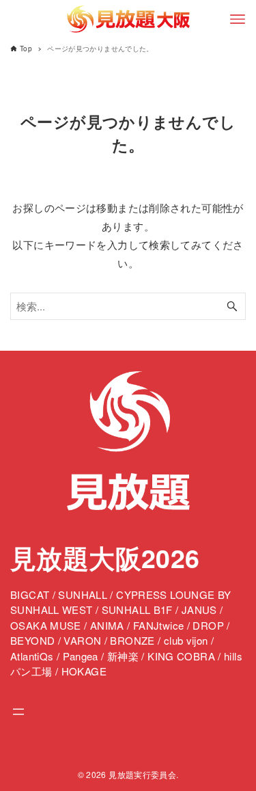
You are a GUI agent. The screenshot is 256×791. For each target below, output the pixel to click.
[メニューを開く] (18, 711)
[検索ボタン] (232, 306)
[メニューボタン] (237, 19)
